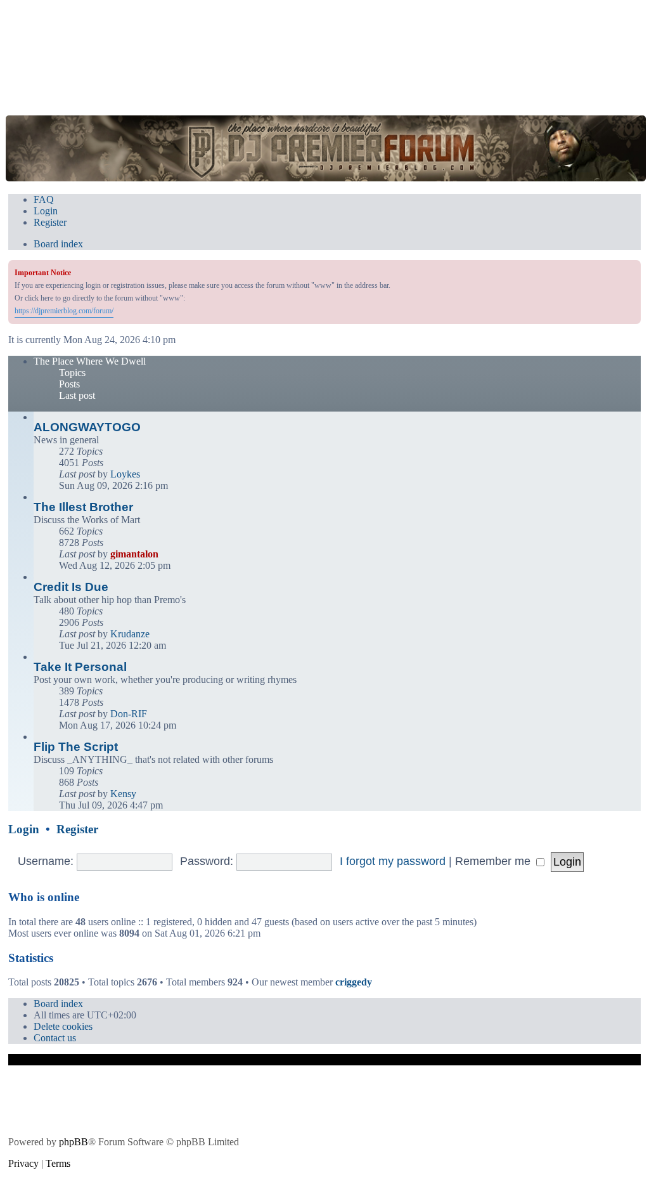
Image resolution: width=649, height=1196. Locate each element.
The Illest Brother (83, 507)
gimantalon (134, 554)
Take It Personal (80, 666)
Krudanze (130, 633)
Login (23, 829)
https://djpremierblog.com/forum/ (64, 310)
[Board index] (325, 148)
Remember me (494, 861)
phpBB (73, 1141)
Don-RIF (128, 713)
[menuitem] (44, 199)
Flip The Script (76, 746)
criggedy (353, 982)
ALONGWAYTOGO (87, 427)
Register (77, 829)
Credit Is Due (71, 587)
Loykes (125, 474)
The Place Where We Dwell (90, 361)
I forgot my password (393, 861)
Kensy (123, 793)
